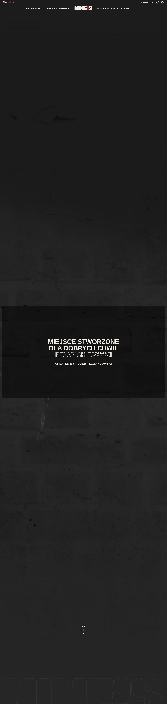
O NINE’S (103, 8)
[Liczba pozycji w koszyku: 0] (152, 2)
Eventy (51, 8)
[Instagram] (158, 2)
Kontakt (144, 2)
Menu (63, 8)
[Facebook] (162, 2)
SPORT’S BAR (120, 8)
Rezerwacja (35, 8)
